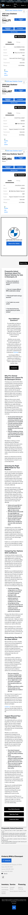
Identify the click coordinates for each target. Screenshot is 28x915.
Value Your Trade (14, 31)
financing (16, 352)
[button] (24, 11)
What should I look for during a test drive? (14, 296)
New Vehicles (4, 887)
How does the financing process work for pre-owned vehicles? (13, 310)
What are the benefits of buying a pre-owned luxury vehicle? (12, 282)
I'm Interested (20, 28)
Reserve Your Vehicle (14, 243)
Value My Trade (22, 891)
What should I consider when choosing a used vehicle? (14, 833)
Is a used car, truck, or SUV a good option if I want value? (14, 831)
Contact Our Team (14, 819)
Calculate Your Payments (8, 29)
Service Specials (14, 891)
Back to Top (23, 263)
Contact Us (14, 368)
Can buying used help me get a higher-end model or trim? (14, 836)
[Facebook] (3, 877)
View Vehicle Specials (14, 809)
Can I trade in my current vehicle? (12, 303)
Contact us (7, 706)
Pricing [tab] (18, 42)
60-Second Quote (21, 20)
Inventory (5, 884)
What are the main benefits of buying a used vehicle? (13, 834)
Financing (22, 884)
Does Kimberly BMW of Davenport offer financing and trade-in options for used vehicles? (14, 842)
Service (12, 884)
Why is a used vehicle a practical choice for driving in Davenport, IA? (14, 839)
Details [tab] (10, 42)
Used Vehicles (4, 889)
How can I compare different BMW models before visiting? (13, 290)
